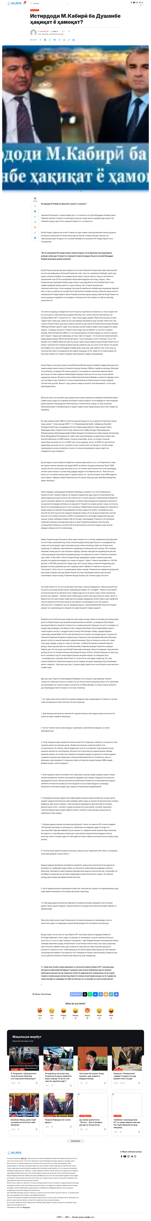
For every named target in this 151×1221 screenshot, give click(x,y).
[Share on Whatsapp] (50, 40)
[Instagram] (137, 2)
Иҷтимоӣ (14, 1069)
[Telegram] (139, 2)
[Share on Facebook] (40, 40)
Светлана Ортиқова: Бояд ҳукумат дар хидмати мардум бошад (91, 1076)
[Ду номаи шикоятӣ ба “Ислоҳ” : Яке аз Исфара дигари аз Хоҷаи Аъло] (93, 1105)
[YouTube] (134, 2)
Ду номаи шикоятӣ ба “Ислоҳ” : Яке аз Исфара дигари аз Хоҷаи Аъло (90, 1122)
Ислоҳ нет (44, 31)
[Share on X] (45, 40)
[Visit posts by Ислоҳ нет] (33, 32)
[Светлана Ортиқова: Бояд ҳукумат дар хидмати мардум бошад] (93, 1059)
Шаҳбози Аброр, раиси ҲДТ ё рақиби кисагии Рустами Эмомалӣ (23, 1122)
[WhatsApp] (142, 2)
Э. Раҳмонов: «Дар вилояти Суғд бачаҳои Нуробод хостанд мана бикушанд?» (23, 1076)
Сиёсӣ (22, 1069)
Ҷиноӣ (88, 1116)
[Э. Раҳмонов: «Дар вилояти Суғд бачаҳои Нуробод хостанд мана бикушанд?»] (24, 1059)
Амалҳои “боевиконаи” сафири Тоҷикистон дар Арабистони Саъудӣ (125, 1076)
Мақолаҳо (34, 10)
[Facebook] (131, 2)
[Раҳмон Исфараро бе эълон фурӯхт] (58, 1105)
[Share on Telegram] (59, 40)
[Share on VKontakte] (54, 40)
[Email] (64, 40)
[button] (69, 40)
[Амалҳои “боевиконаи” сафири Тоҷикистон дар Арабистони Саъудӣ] (127, 1059)
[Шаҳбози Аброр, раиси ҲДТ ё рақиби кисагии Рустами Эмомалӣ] (24, 1105)
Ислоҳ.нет (26, 1207)
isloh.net (23, 1158)
